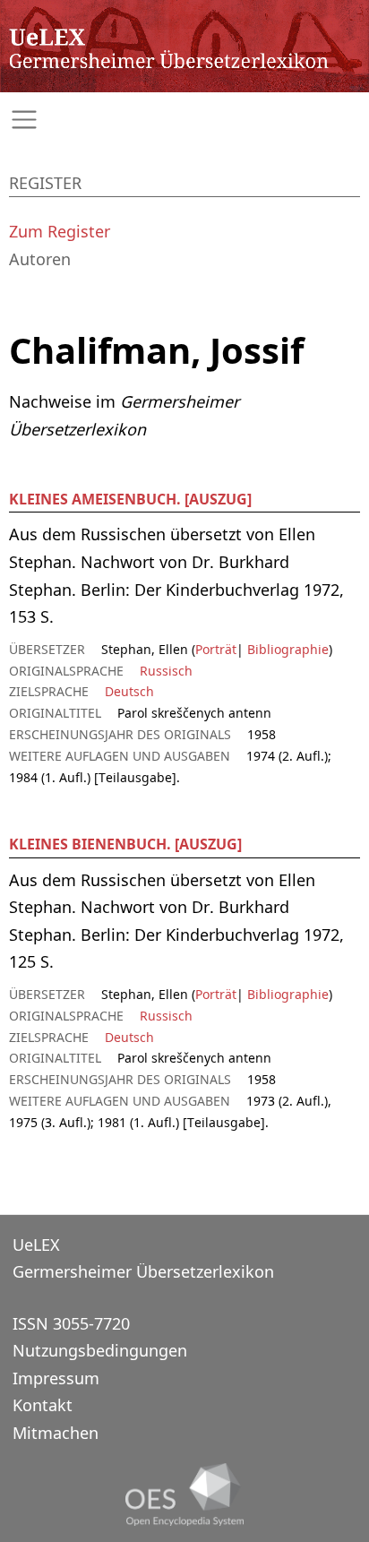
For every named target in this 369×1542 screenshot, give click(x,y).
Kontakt (43, 1405)
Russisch (166, 670)
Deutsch (129, 691)
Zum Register (59, 231)
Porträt (215, 649)
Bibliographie (286, 649)
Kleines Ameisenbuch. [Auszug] (130, 499)
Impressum (56, 1378)
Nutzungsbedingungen (100, 1350)
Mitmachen (56, 1432)
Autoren (40, 259)
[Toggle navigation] (184, 119)
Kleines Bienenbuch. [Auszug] (125, 844)
